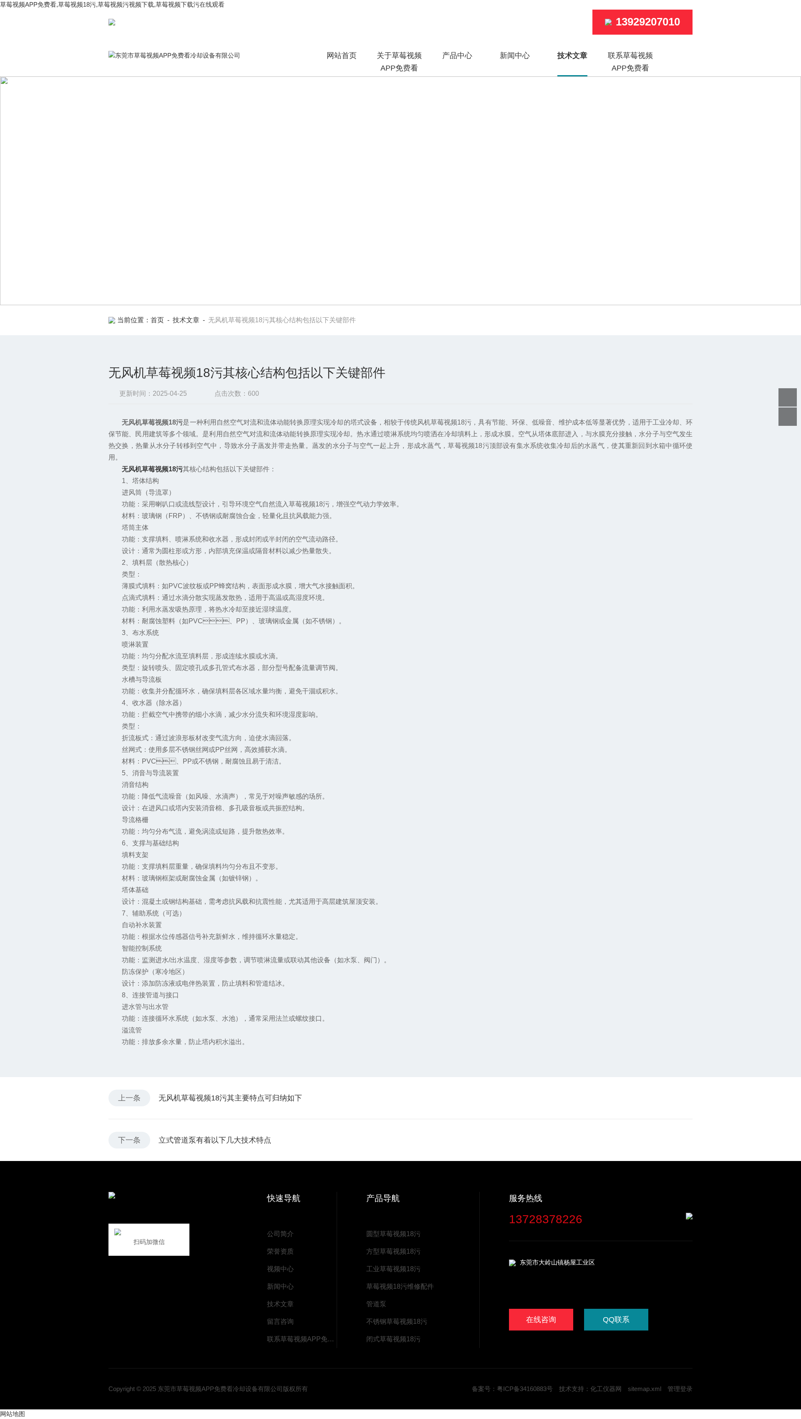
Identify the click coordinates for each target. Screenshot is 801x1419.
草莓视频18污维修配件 (400, 1286)
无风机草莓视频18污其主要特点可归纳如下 (230, 1098)
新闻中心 (515, 55)
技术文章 (572, 55)
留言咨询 (280, 1321)
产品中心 (457, 55)
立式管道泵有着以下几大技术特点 (215, 1140)
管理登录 (680, 1388)
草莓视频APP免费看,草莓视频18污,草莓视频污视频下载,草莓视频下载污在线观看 (112, 4)
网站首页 (342, 55)
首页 (157, 320)
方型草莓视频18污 (393, 1251)
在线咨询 (541, 1319)
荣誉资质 (280, 1251)
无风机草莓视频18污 (152, 469)
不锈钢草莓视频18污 (396, 1321)
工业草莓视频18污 (393, 1268)
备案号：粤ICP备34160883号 (512, 1388)
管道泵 (376, 1304)
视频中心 (280, 1268)
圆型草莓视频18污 (393, 1233)
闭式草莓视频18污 (393, 1339)
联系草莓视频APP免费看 (630, 61)
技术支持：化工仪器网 (590, 1388)
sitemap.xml (644, 1388)
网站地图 (12, 1413)
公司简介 (280, 1233)
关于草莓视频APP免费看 (399, 61)
